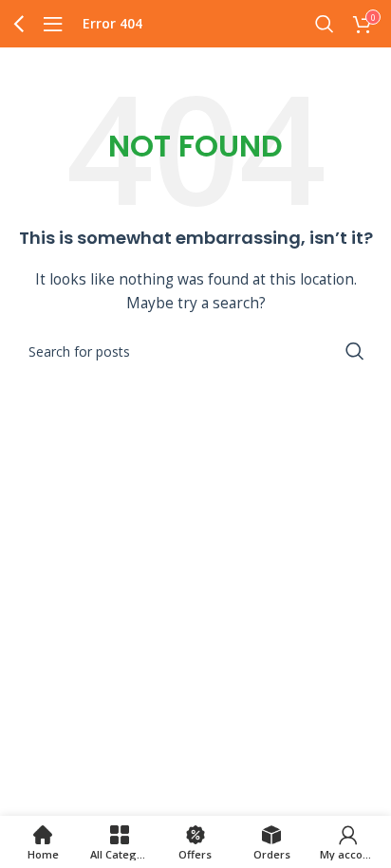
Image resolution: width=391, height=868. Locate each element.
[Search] (325, 24)
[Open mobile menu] (53, 24)
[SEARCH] (355, 351)
